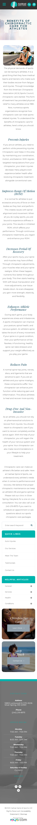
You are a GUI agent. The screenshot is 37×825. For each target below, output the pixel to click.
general (8, 586)
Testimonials (10, 563)
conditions (9, 604)
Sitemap (23, 814)
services (8, 592)
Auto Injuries (10, 541)
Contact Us (9, 570)
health (8, 598)
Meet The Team (11, 556)
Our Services (10, 548)
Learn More (17, 628)
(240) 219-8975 (18, 712)
